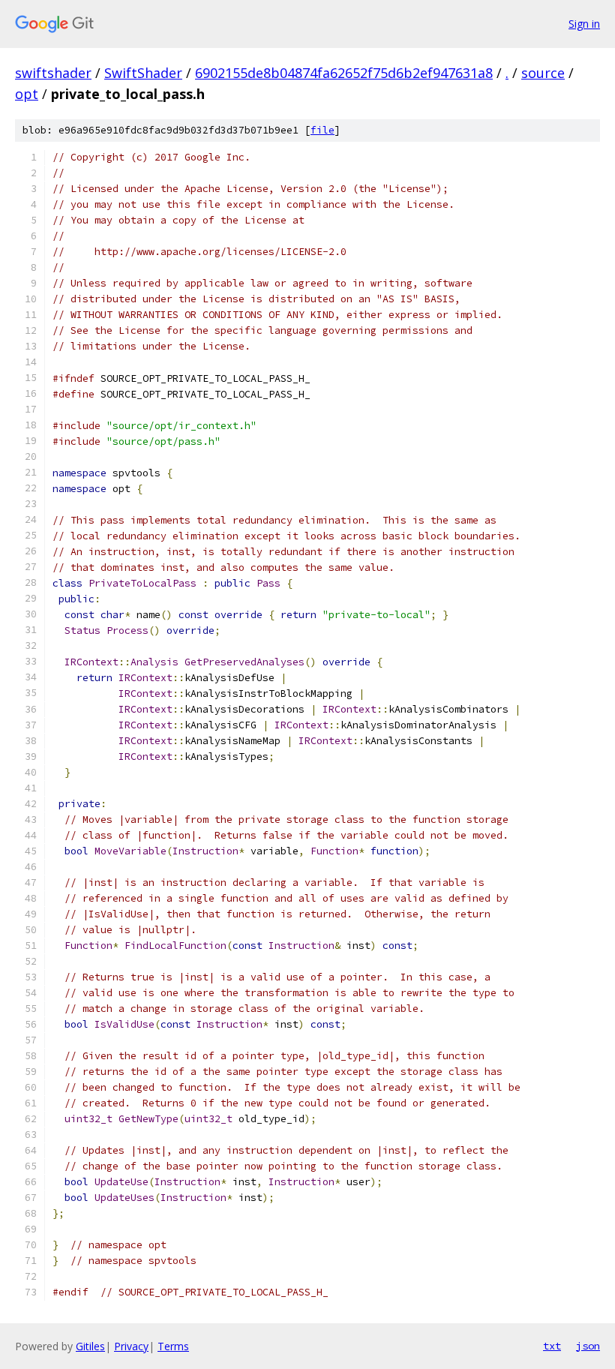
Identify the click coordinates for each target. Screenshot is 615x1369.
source (543, 73)
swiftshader (53, 73)
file (322, 130)
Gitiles (90, 1346)
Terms (173, 1346)
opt (26, 94)
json (588, 1345)
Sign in (584, 24)
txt (552, 1345)
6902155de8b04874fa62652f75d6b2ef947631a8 (344, 73)
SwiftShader (143, 73)
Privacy (131, 1346)
